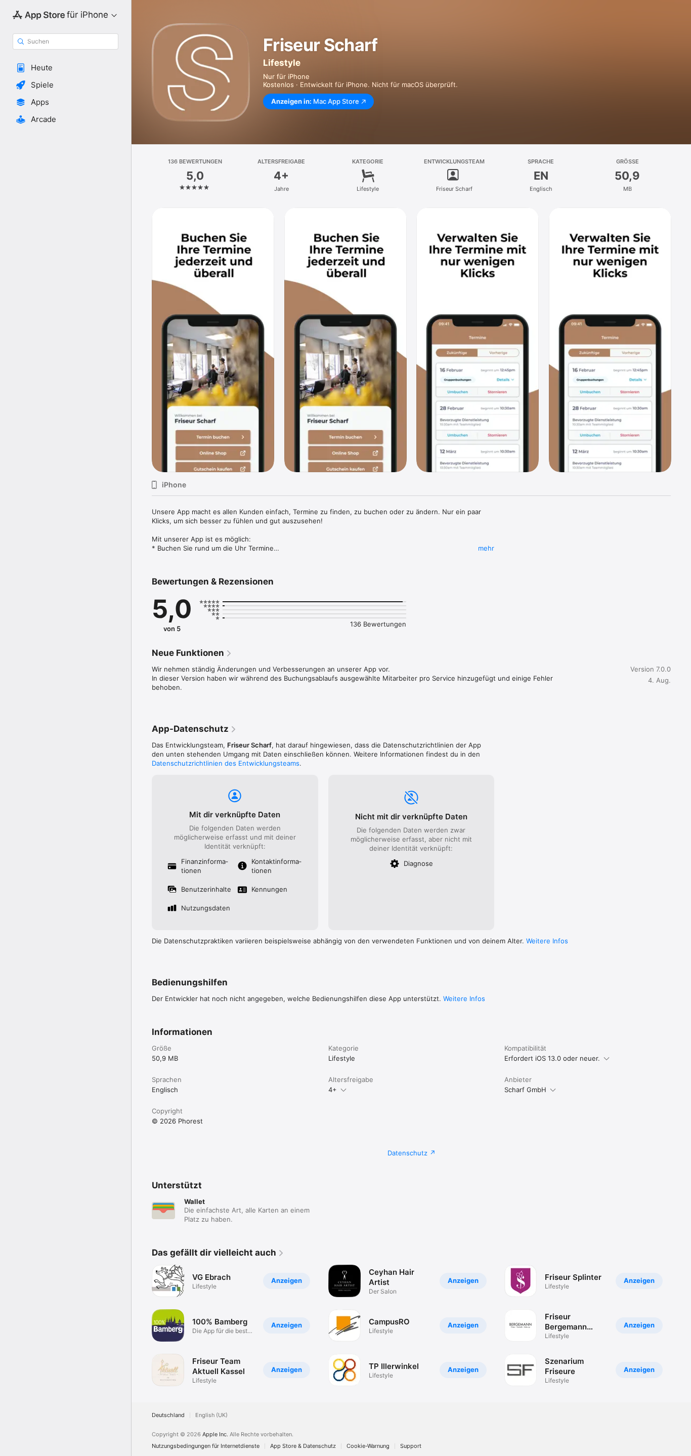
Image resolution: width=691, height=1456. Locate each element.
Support (410, 1446)
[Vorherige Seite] (142, 339)
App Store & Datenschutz (303, 1446)
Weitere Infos (547, 941)
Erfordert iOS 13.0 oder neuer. (552, 1058)
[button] (65, 67)
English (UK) (211, 1415)
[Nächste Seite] (681, 339)
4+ (332, 1090)
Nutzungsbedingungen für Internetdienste (206, 1446)
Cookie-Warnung (368, 1446)
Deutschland (168, 1415)
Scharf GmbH (525, 1090)
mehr (486, 548)
